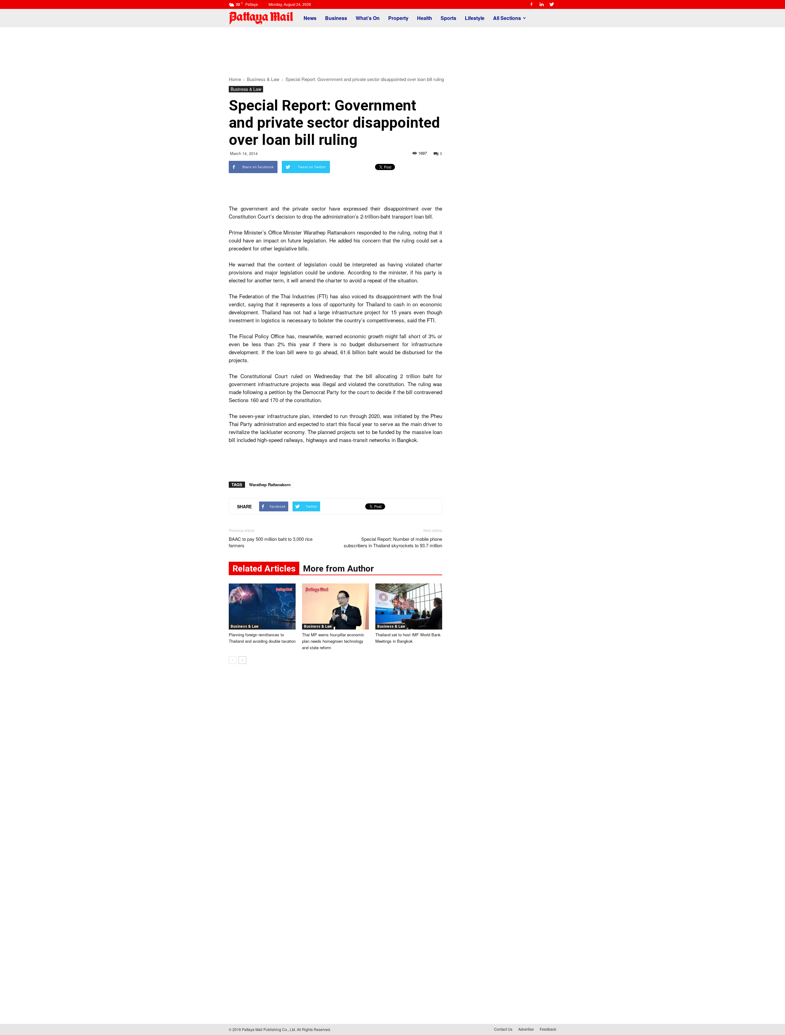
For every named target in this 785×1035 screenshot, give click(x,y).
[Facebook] (531, 4)
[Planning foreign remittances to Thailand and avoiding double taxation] (262, 606)
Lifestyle (474, 17)
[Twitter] (551, 4)
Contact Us (503, 1029)
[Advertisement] (392, 48)
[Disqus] (335, 762)
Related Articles (264, 569)
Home (235, 79)
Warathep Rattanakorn (270, 484)
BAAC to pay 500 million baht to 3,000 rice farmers (270, 542)
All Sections (507, 17)
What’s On (368, 17)
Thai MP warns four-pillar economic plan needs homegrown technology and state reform (333, 641)
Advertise (526, 1029)
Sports (448, 17)
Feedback (548, 1029)
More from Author (338, 569)
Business (336, 17)
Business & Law (246, 89)
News (310, 17)
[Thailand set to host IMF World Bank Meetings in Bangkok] (408, 606)
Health (424, 17)
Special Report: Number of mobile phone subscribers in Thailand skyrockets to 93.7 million (393, 542)
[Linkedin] (541, 4)
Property (398, 17)
